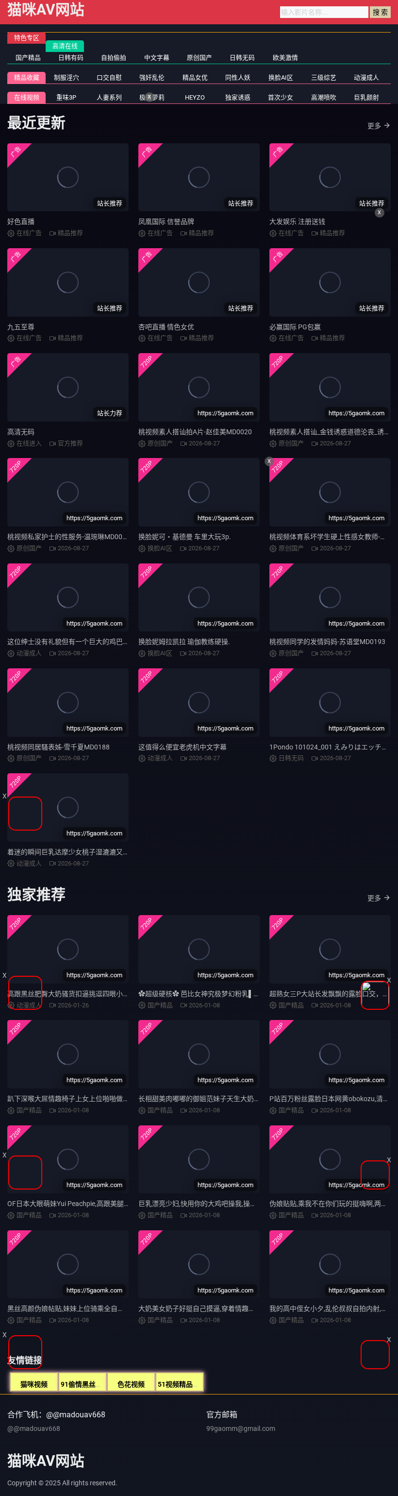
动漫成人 (366, 77)
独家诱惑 (237, 97)
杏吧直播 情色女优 (166, 327)
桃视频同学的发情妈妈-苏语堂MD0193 (327, 642)
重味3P (66, 97)
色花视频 (131, 1384)
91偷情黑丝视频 (85, 1384)
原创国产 (199, 57)
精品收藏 (26, 77)
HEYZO (195, 97)
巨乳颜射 (366, 97)
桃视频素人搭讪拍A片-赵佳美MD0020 (195, 432)
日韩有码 (70, 57)
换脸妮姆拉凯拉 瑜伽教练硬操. (184, 642)
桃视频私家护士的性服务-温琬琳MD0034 (68, 537)
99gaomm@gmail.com (240, 1428)
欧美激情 (285, 57)
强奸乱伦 (152, 77)
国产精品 (28, 57)
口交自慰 (109, 77)
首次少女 (280, 97)
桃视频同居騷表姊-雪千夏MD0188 (58, 747)
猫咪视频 (34, 1384)
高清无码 (20, 432)
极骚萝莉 (152, 97)
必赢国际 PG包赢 (295, 327)
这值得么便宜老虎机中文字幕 (182, 747)
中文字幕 (156, 57)
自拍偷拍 (113, 57)
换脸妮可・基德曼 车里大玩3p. (184, 537)
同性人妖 (237, 77)
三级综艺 (323, 77)
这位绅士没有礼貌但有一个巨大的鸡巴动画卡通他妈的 (88, 642)
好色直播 (20, 221)
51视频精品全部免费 (189, 1384)
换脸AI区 (280, 77)
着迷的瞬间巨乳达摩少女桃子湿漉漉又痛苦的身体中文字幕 (95, 852)
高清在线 (65, 46)
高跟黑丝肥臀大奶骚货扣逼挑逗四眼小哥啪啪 (75, 994)
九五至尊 (20, 327)
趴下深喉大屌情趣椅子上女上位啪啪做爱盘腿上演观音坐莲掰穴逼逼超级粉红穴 (126, 1099)
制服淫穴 (66, 77)
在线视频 (26, 97)
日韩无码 (242, 57)
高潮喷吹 (323, 97)
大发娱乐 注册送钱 (297, 221)
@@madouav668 (33, 1428)
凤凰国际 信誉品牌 (166, 221)
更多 (374, 126)
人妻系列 (109, 97)
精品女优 (195, 77)
